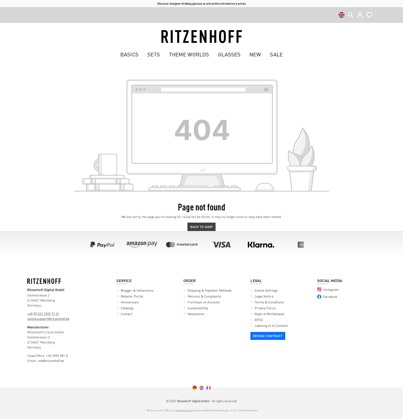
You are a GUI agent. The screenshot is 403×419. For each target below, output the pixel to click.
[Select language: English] (341, 15)
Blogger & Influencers (137, 290)
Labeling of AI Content (271, 326)
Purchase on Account (204, 302)
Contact (126, 314)
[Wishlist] (369, 15)
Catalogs (127, 308)
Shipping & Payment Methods (210, 290)
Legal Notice (264, 296)
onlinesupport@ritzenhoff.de (48, 319)
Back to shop (201, 227)
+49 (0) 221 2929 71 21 (43, 314)
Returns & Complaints (204, 296)
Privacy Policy (265, 308)
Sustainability (198, 308)
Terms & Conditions (269, 302)
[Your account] (360, 15)
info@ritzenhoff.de (51, 361)
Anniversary (130, 302)
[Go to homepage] (201, 36)
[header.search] (351, 15)
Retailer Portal (132, 296)
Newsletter (196, 314)
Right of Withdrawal (269, 314)
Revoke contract (268, 336)
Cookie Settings (266, 290)
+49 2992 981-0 (57, 356)
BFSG (259, 320)
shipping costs (184, 410)
